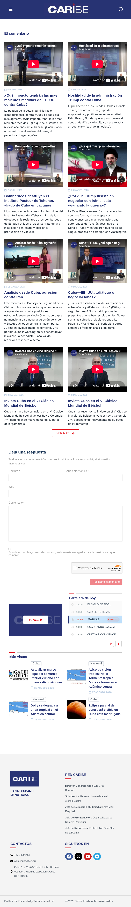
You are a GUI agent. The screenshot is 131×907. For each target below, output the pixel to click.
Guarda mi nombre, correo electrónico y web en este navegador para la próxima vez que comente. (62, 554)
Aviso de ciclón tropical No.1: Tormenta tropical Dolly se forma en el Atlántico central (103, 678)
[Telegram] (97, 856)
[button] (121, 9)
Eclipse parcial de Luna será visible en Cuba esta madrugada (105, 710)
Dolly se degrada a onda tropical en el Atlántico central (44, 710)
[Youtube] (88, 856)
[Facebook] (69, 856)
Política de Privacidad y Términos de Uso (29, 901)
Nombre (14, 471)
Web (11, 486)
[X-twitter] (78, 856)
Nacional (96, 663)
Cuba (36, 663)
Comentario (16, 502)
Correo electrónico (77, 471)
